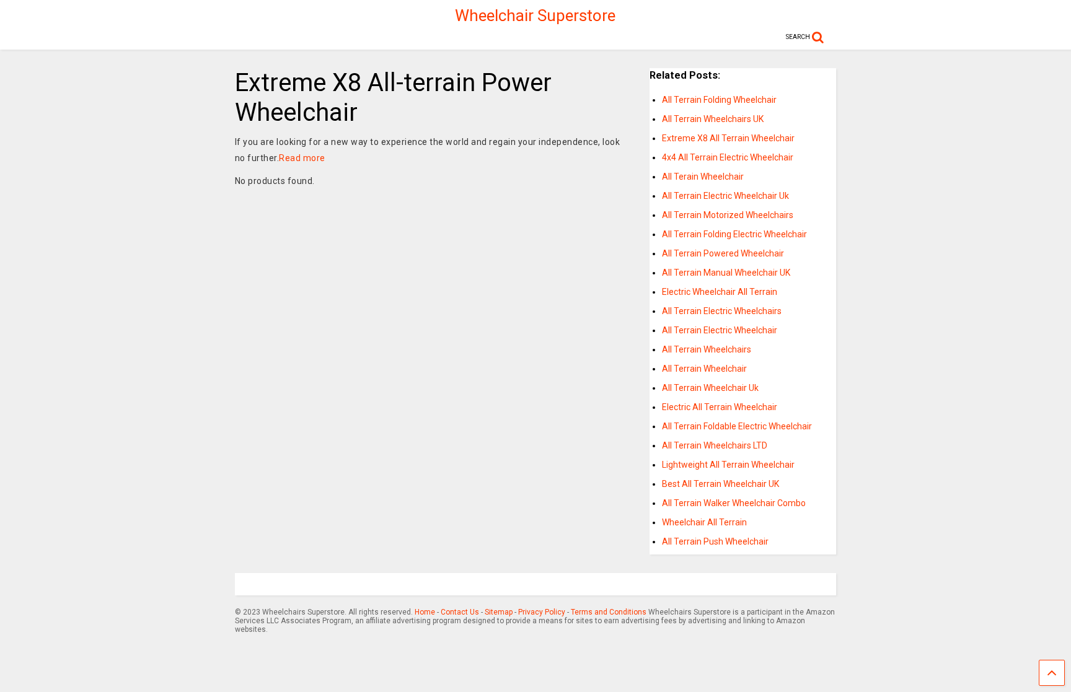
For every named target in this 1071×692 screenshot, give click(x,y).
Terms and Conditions (608, 612)
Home (425, 612)
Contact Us (460, 612)
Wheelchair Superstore (535, 15)
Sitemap (499, 612)
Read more (302, 158)
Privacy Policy (541, 612)
